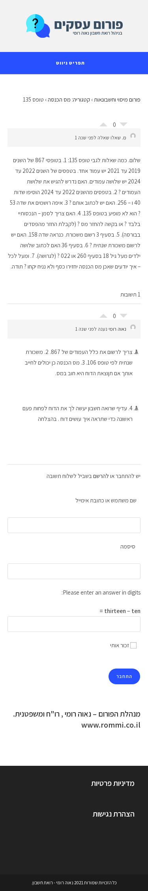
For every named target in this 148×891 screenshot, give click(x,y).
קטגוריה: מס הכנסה (69, 99)
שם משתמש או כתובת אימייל (106, 500)
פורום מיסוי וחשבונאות (117, 99)
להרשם (101, 476)
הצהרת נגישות (114, 814)
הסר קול (123, 126)
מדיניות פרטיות (113, 783)
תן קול (103, 122)
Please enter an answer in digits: (101, 592)
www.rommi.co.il (111, 725)
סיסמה (127, 546)
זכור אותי (120, 645)
